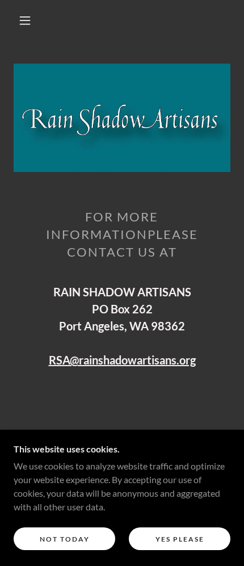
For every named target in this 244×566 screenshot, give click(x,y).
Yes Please (179, 539)
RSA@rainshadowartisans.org (122, 360)
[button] (25, 20)
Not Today (65, 539)
